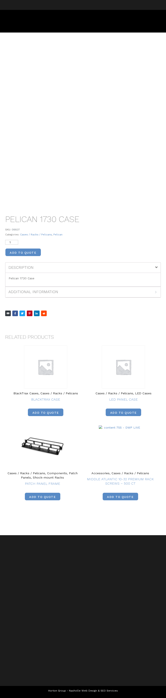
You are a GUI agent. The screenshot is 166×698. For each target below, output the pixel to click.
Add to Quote (23, 252)
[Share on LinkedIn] (37, 313)
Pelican (57, 234)
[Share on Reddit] (44, 313)
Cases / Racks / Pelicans (36, 234)
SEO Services (109, 690)
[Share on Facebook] (15, 313)
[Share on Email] (8, 313)
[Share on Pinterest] (29, 313)
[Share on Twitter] (22, 313)
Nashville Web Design (83, 690)
